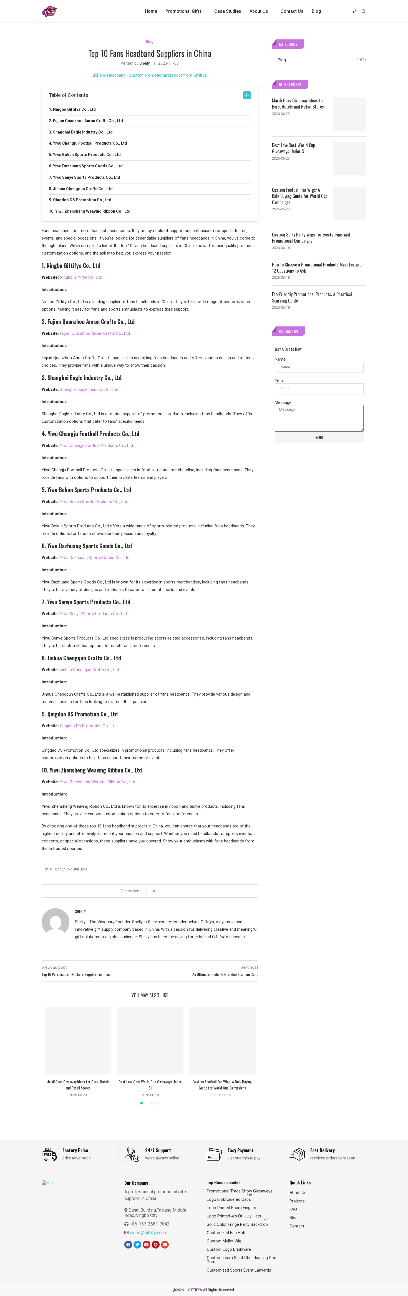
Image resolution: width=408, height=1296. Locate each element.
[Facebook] (331, 11)
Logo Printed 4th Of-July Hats (234, 1216)
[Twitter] (336, 11)
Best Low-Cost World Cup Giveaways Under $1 (150, 1085)
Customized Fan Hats (226, 1233)
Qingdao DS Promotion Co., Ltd (88, 725)
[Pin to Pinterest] (174, 891)
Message (283, 402)
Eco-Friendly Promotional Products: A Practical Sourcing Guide (312, 297)
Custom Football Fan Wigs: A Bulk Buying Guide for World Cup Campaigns (222, 1085)
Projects (297, 1201)
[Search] (363, 11)
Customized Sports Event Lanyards (239, 1270)
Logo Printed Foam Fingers (231, 1208)
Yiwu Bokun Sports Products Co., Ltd (93, 501)
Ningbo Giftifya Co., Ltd (81, 277)
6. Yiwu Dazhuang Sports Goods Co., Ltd (86, 166)
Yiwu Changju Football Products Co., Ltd (96, 445)
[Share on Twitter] (169, 891)
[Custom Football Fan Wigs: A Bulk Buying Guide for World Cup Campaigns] (222, 1040)
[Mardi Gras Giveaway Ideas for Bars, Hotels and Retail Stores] (78, 1040)
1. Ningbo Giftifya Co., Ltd (72, 109)
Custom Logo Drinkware (229, 1249)
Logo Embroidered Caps (229, 1199)
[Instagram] (342, 11)
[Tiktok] (355, 11)
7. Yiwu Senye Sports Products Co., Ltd (84, 177)
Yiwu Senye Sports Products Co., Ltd (93, 613)
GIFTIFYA (195, 1290)
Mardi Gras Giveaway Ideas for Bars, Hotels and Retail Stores (77, 1085)
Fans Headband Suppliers (66, 869)
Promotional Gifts (183, 11)
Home (151, 11)
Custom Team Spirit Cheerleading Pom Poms (242, 1260)
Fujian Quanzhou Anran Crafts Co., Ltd (95, 333)
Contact (296, 1226)
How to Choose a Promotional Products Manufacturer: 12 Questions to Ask (318, 267)
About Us (259, 11)
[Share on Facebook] (163, 891)
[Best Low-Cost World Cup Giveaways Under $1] (150, 1040)
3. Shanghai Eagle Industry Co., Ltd (81, 132)
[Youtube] (348, 11)
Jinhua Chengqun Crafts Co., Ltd (89, 669)
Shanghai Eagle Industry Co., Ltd (89, 389)
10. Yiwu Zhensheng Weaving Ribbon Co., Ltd (89, 211)
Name (280, 359)
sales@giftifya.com (148, 1232)
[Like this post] (157, 891)
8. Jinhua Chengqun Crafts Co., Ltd (81, 189)
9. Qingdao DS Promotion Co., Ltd (80, 200)
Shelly (144, 63)
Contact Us (292, 11)
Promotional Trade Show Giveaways (240, 1191)
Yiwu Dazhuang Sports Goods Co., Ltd (94, 557)
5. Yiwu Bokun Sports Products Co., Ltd (85, 154)
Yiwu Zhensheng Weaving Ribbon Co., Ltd (97, 781)
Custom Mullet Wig (224, 1241)
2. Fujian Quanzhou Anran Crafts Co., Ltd (86, 121)
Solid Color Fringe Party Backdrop (237, 1224)
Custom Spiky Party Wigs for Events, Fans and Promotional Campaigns (311, 237)
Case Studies (227, 11)
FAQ (293, 1209)
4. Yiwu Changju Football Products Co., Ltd (88, 143)
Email (279, 380)
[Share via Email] (179, 891)
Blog (316, 11)
